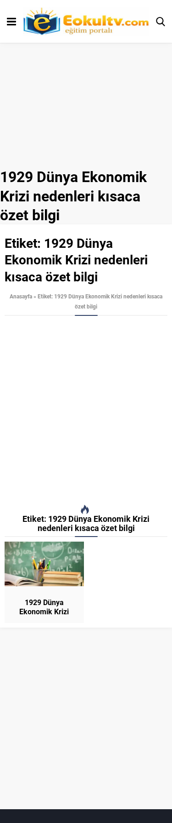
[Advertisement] (86, 410)
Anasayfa (21, 296)
